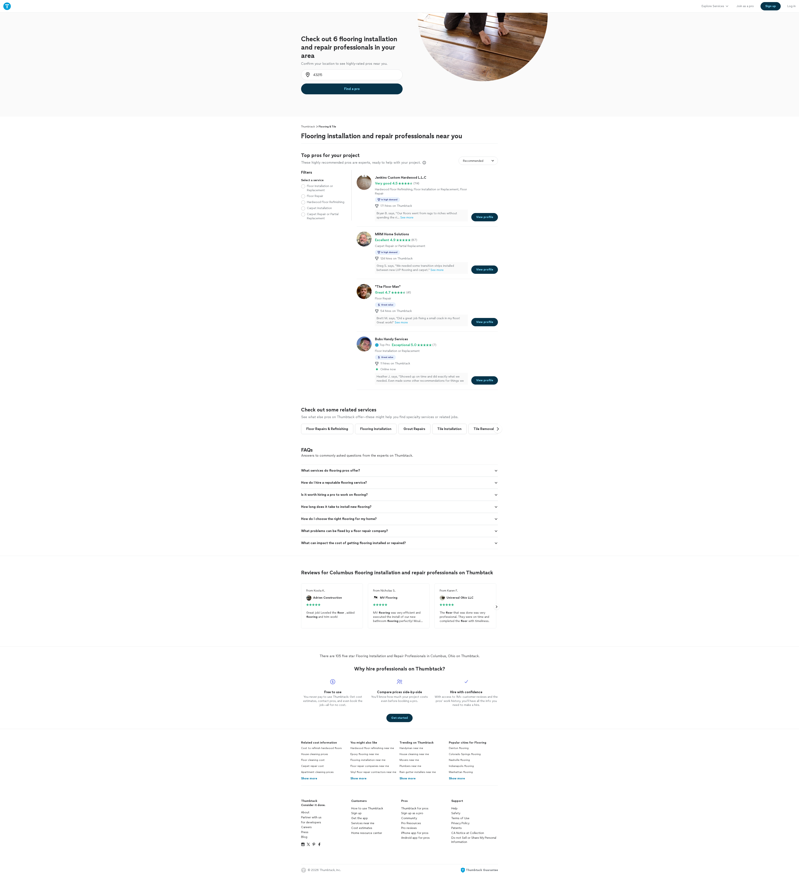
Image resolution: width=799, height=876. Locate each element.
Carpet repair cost (312, 766)
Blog (304, 837)
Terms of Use (460, 818)
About (305, 812)
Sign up (356, 813)
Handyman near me (411, 748)
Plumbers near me (410, 766)
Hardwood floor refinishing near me (372, 748)
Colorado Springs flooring (465, 754)
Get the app (359, 818)
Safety (455, 813)
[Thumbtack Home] (7, 6)
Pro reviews (409, 828)
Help (454, 808)
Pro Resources (411, 823)
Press (304, 832)
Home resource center (366, 833)
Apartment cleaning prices (317, 772)
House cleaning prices (314, 754)
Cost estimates (361, 828)
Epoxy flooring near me (364, 754)
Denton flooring (459, 748)
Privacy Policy (460, 823)
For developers (311, 822)
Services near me (362, 823)
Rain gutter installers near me (418, 772)
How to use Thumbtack (367, 808)
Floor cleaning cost (313, 760)
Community (409, 818)
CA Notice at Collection (467, 833)
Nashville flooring (459, 760)
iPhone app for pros (414, 833)
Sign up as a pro (412, 813)
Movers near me (409, 760)
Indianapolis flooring (461, 766)
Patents (456, 828)
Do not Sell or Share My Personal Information (473, 840)
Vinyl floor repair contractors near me (373, 772)
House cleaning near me (414, 754)
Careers (306, 827)
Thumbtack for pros (414, 808)
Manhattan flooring (461, 772)
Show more (309, 778)
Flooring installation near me (367, 760)
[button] (382, 345)
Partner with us (311, 817)
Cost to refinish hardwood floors (321, 748)
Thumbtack (308, 126)
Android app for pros (415, 838)
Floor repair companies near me (369, 766)
